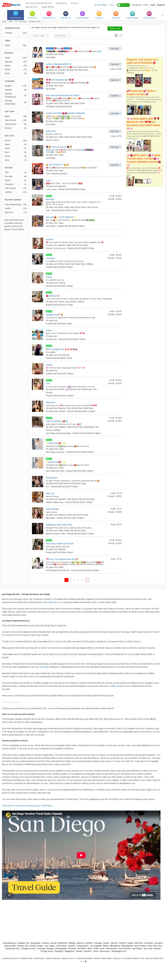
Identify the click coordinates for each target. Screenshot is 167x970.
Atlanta (45, 943)
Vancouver (104, 951)
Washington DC (119, 951)
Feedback (136, 5)
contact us (118, 958)
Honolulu (148, 943)
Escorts (74, 3)
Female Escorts (34, 21)
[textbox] (40, 36)
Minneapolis (127, 946)
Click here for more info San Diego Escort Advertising (27, 806)
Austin (53, 943)
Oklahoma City (12, 949)
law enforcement (84, 958)
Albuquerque (9, 943)
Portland (82, 949)
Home (4, 21)
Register (161, 5)
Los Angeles (96, 946)
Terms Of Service (53, 958)
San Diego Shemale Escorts (38, 3)
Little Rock (61, 946)
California (114, 686)
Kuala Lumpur (36, 946)
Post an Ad (115, 28)
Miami (105, 946)
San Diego (23, 21)
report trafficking (103, 958)
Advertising (38, 958)
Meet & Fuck (31, 7)
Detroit (122, 943)
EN (112, 5)
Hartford (138, 943)
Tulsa (95, 951)
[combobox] (40, 35)
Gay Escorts (61, 3)
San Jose (148, 949)
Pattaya (50, 949)
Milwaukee (115, 946)
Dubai (130, 943)
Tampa (79, 951)
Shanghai (58, 951)
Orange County (28, 949)
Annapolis (36, 943)
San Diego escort (52, 602)
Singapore (69, 951)
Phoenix (72, 949)
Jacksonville (10, 946)
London (71, 946)
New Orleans (140, 946)
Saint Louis (99, 949)
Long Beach (82, 946)
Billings (72, 943)
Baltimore (63, 943)
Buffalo (89, 943)
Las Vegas (50, 946)
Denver (114, 943)
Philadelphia (61, 949)
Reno (89, 949)
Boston (80, 943)
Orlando (41, 949)
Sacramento (111, 949)
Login (152, 5)
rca (142, 958)
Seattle (157, 949)
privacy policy (68, 958)
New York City (155, 946)
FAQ (145, 5)
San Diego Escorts (10, 958)
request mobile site (154, 958)
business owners (131, 958)
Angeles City (23, 943)
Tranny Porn (26, 958)
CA (16, 21)
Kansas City (23, 946)
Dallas (106, 943)
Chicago (98, 943)
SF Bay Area (47, 951)
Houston (158, 943)
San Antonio (125, 949)
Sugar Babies (47, 7)
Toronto (87, 951)
